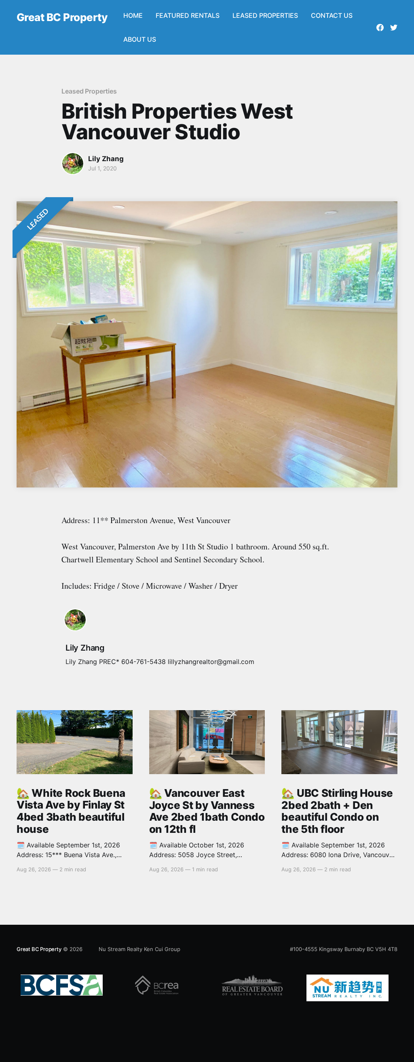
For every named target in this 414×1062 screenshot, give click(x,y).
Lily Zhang (106, 159)
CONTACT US (332, 15)
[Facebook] (380, 27)
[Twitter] (393, 27)
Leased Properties (89, 91)
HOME (133, 15)
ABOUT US (139, 39)
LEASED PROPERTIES (265, 15)
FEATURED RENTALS (188, 15)
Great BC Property (62, 17)
